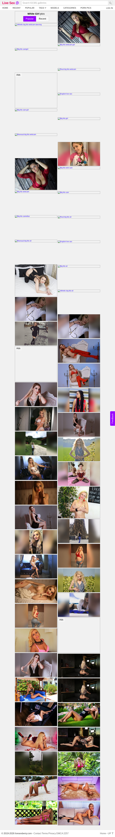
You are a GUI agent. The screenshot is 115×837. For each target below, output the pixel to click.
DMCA (59, 833)
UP (110, 833)
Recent (42, 19)
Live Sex (8, 3)
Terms (45, 833)
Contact (37, 833)
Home (103, 833)
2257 (66, 833)
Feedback (112, 419)
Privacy (52, 833)
